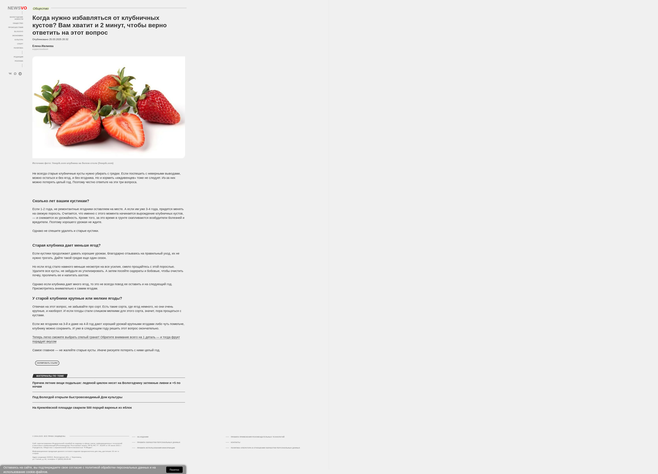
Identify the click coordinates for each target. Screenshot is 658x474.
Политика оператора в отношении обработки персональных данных (265, 448)
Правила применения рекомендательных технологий (257, 437)
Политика (18, 48)
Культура (19, 40)
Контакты (235, 442)
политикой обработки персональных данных (117, 467)
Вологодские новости (16, 18)
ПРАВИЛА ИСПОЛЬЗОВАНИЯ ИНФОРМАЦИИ (156, 448)
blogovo (18, 31)
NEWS (15, 8)
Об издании (142, 437)
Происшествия (15, 27)
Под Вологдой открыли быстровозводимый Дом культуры (77, 397)
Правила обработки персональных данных (158, 442)
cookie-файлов (36, 472)
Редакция (18, 57)
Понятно (174, 469)
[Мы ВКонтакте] (10, 73)
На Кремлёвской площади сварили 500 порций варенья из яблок (82, 407)
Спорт (20, 44)
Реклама (19, 61)
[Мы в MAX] (15, 73)
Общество (18, 23)
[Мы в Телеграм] (20, 73)
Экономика (17, 36)
